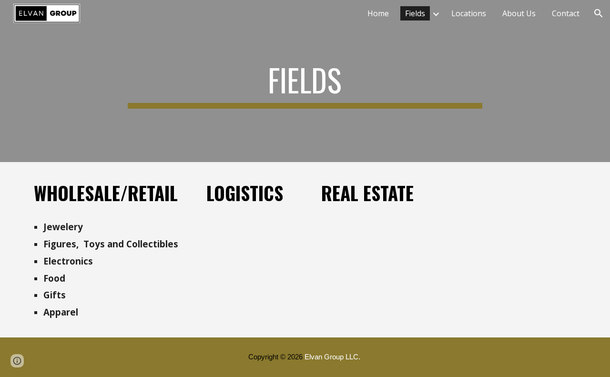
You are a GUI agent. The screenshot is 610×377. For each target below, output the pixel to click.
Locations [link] (468, 13)
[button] (598, 13)
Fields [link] (415, 13)
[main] (305, 81)
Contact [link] (566, 13)
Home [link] (378, 13)
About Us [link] (519, 13)
